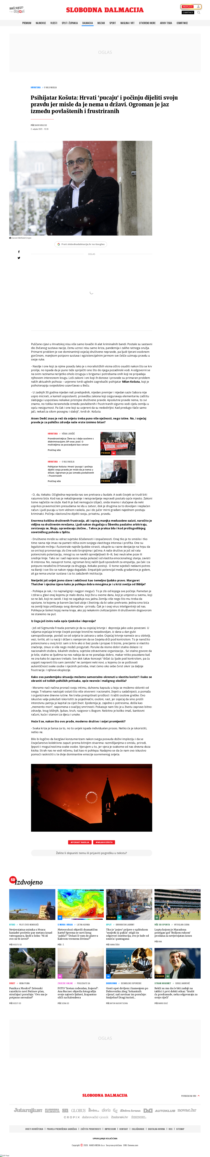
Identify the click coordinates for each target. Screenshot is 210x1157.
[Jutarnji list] (28, 1110)
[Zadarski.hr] (120, 1117)
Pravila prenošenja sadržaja (62, 1128)
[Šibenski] (139, 1117)
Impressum (110, 1128)
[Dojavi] (17, 10)
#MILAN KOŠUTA (104, 842)
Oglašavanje (138, 1128)
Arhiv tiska (166, 23)
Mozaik (101, 23)
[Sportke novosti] (65, 1110)
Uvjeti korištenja (34, 1128)
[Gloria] (106, 1110)
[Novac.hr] (187, 1110)
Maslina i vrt (128, 23)
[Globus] (78, 1110)
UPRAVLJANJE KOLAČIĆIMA (105, 1138)
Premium (26, 23)
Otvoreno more (147, 23)
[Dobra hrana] (130, 1110)
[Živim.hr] (93, 1110)
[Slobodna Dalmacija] (105, 10)
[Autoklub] (165, 1110)
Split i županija (70, 23)
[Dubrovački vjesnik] (95, 1117)
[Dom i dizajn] (148, 1110)
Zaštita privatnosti (91, 1128)
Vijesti (53, 23)
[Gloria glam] (115, 1110)
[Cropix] (71, 1117)
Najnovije (41, 23)
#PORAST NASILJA (80, 842)
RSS (170, 1128)
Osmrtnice (182, 23)
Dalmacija (87, 23)
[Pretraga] (199, 13)
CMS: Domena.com (130, 1145)
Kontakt (123, 1128)
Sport (112, 23)
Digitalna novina (156, 1128)
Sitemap (180, 1128)
